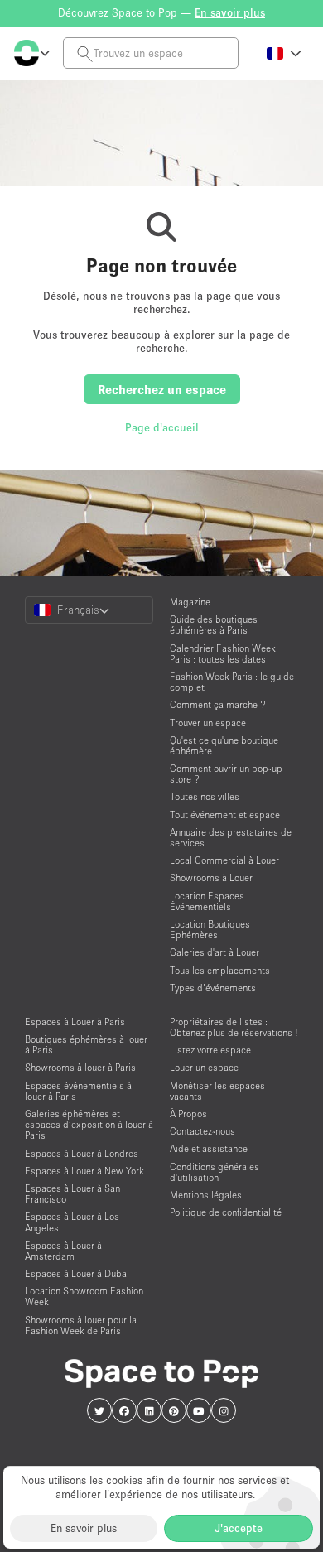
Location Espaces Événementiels (207, 901)
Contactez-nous (202, 1130)
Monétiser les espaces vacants (217, 1090)
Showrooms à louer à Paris (80, 1067)
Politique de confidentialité (226, 1212)
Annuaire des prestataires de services (231, 837)
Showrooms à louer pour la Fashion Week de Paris (81, 1325)
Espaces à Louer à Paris (75, 1021)
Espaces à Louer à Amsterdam (63, 1250)
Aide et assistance (209, 1148)
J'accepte (239, 1528)
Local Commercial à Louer (224, 860)
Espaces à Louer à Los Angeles (72, 1221)
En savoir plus (84, 1528)
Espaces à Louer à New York (84, 1170)
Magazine (190, 601)
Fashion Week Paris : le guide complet (232, 681)
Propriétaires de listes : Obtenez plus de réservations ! (234, 1027)
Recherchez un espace (162, 389)
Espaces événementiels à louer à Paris (78, 1090)
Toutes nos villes (204, 796)
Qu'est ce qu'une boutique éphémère (224, 745)
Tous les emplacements (220, 970)
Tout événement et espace (225, 814)
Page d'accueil (162, 427)
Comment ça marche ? (218, 704)
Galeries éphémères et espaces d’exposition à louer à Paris (89, 1124)
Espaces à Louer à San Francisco (72, 1193)
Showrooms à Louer (211, 877)
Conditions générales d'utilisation (214, 1172)
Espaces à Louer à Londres (81, 1153)
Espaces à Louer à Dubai (77, 1273)
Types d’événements (213, 987)
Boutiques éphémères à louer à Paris (86, 1044)
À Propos (188, 1113)
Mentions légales (206, 1194)
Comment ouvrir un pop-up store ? (226, 773)
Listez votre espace (210, 1049)
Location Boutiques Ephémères (210, 929)
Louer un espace (204, 1067)
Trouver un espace (208, 722)
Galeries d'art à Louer (214, 952)
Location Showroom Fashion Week (84, 1296)
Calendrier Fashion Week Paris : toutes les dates (223, 653)
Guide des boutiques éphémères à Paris (214, 624)
